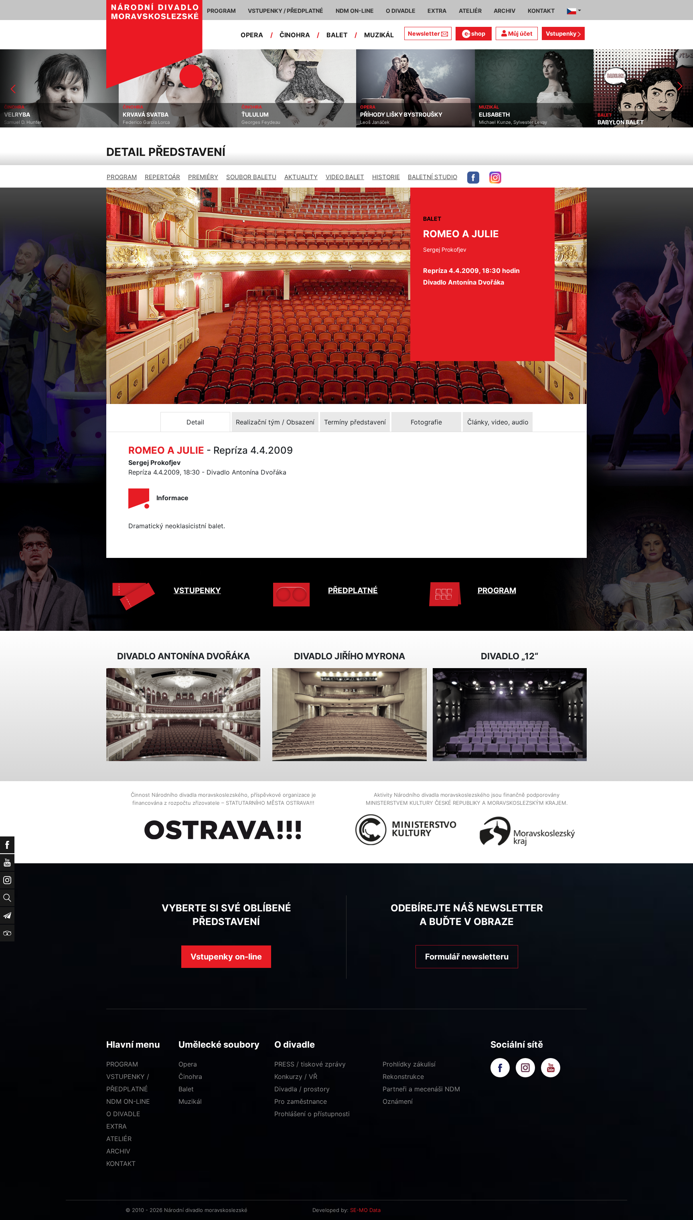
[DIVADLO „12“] (510, 714)
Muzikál (190, 1101)
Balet (186, 1089)
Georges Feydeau (142, 122)
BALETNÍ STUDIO (432, 177)
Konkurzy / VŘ (295, 1077)
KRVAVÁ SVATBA (27, 114)
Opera (187, 1064)
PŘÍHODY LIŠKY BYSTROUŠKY (282, 114)
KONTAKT (121, 1163)
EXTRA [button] (437, 10)
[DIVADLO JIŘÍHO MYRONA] (349, 714)
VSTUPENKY (197, 590)
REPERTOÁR (162, 177)
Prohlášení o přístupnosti (312, 1114)
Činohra (190, 1077)
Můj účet (520, 33)
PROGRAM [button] (221, 10)
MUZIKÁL (379, 35)
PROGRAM (122, 177)
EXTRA (116, 1126)
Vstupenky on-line (226, 956)
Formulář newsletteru (467, 956)
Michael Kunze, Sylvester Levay (394, 122)
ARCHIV (118, 1151)
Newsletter (424, 33)
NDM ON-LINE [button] (355, 10)
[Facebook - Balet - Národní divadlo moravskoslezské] (473, 178)
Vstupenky (562, 33)
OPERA (252, 35)
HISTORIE (386, 177)
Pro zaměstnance (300, 1101)
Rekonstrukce (403, 1077)
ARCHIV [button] (504, 10)
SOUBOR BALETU (251, 177)
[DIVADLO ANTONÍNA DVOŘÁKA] (183, 714)
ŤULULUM (136, 114)
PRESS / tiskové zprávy (310, 1064)
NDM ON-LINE (128, 1101)
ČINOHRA (295, 35)
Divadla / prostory (302, 1089)
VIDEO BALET (345, 177)
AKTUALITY (301, 177)
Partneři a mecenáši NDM (421, 1089)
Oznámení (398, 1101)
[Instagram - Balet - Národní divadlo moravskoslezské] (495, 178)
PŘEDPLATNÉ (353, 590)
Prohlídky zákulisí (409, 1064)
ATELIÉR (119, 1139)
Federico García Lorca (27, 122)
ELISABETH (375, 114)
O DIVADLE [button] (400, 10)
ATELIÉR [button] (470, 10)
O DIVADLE (123, 1114)
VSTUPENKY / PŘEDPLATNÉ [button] (285, 10)
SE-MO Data (365, 1210)
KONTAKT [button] (541, 10)
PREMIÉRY (203, 177)
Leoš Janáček (256, 122)
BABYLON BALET (502, 122)
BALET (337, 35)
